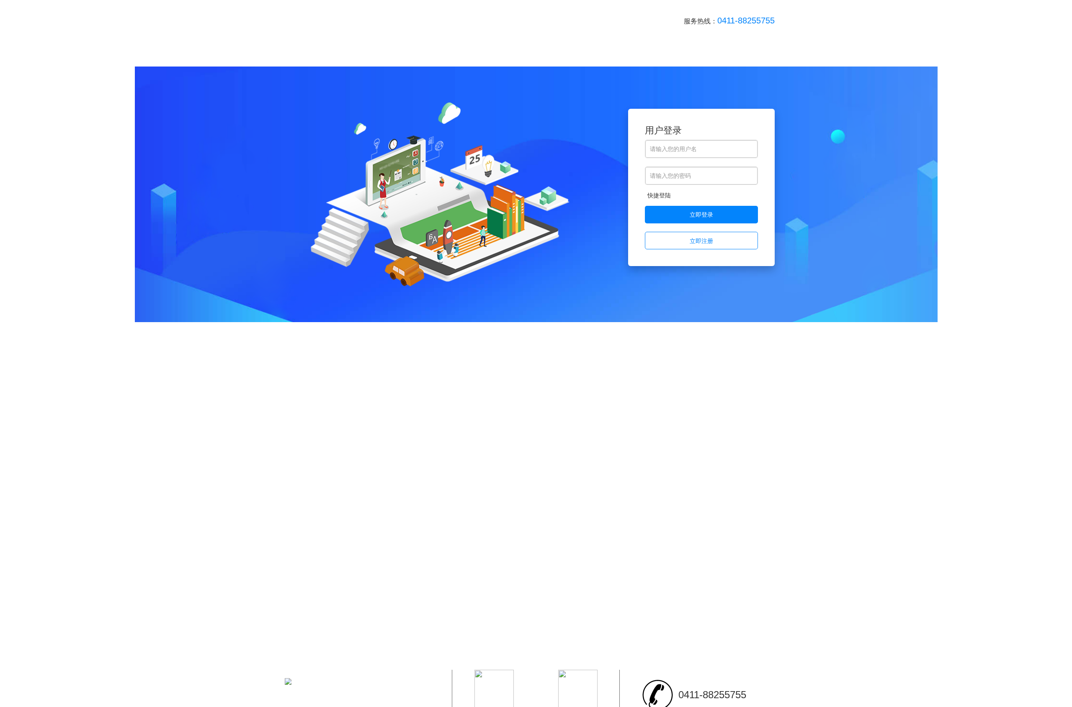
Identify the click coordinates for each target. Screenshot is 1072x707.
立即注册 (701, 241)
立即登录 (701, 214)
